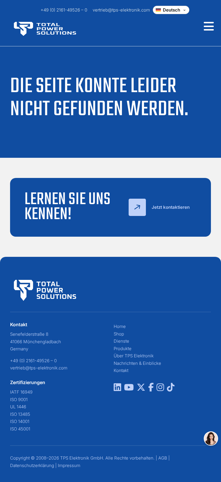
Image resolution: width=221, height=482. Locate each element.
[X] (141, 388)
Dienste (121, 341)
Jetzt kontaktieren (171, 207)
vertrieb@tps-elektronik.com (121, 10)
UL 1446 (18, 406)
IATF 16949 (21, 392)
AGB (162, 458)
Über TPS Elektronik (134, 355)
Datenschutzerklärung (32, 465)
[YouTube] (129, 388)
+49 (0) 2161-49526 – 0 (64, 10)
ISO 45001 (20, 429)
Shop (119, 334)
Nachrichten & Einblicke (137, 363)
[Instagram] (160, 388)
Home (120, 326)
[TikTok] (170, 388)
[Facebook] (151, 388)
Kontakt (121, 370)
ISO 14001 (19, 421)
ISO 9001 (19, 399)
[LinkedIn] (117, 388)
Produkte (123, 348)
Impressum (69, 465)
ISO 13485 (20, 414)
